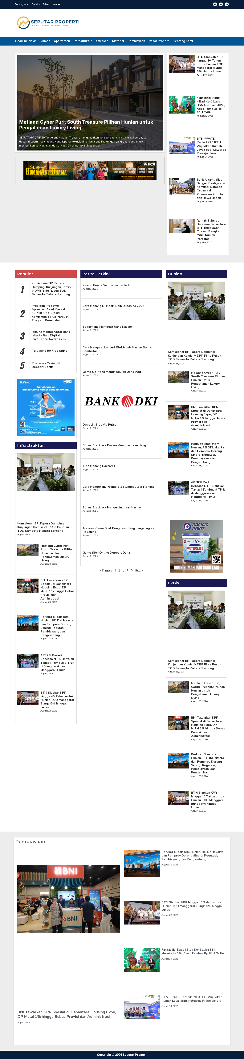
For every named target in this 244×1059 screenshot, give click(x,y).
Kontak (56, 4)
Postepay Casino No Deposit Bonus (47, 365)
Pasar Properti (159, 41)
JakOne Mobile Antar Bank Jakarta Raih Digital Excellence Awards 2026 (51, 335)
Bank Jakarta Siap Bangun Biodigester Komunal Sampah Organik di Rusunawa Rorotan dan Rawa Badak (211, 189)
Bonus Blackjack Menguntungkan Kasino (112, 507)
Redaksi (36, 4)
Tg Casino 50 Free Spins (49, 351)
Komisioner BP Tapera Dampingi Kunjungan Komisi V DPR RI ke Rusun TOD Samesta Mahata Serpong (51, 288)
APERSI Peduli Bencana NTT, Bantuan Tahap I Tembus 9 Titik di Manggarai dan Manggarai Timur (57, 662)
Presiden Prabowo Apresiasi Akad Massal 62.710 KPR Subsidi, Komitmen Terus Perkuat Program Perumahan (50, 313)
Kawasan (102, 41)
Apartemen (62, 41)
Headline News (26, 41)
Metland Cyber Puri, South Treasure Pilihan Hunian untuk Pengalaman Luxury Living (57, 553)
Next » (139, 570)
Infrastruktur (83, 41)
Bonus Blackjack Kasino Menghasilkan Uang (114, 445)
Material (118, 41)
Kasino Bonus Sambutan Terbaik (106, 285)
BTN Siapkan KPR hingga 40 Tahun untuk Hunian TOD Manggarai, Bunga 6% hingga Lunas (210, 64)
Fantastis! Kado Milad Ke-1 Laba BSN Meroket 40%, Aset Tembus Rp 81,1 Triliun (211, 105)
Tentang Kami (22, 4)
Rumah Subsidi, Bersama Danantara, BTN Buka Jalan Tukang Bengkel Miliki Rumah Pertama (211, 230)
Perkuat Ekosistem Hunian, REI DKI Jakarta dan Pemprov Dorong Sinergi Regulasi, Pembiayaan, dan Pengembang (56, 626)
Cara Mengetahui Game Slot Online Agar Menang (119, 487)
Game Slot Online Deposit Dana (106, 553)
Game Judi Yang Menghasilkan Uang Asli (112, 372)
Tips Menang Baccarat (99, 466)
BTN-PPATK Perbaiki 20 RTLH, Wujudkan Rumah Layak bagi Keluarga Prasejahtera (211, 146)
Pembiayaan (136, 41)
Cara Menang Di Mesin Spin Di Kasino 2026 (113, 306)
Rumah (45, 41)
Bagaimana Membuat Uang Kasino (107, 327)
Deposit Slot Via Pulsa (99, 425)
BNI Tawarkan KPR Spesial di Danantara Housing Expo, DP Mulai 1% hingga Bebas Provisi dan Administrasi (57, 589)
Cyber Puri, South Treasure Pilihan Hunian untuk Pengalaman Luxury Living (86, 124)
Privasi (46, 4)
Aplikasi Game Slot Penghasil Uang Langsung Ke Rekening (118, 530)
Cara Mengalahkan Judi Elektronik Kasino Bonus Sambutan (117, 349)
